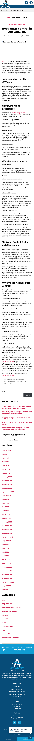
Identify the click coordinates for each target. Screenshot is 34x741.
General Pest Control (9, 611)
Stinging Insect (7, 626)
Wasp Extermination (10, 381)
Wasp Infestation (21, 381)
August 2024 (6, 541)
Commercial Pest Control (17, 694)
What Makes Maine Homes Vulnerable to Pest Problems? (16, 418)
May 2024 (5, 552)
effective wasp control (18, 113)
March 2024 (6, 560)
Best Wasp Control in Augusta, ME (17, 30)
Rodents (5, 619)
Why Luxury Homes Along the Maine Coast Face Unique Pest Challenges (17, 412)
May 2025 (5, 507)
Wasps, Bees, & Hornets (17, 24)
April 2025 (5, 511)
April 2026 (5, 466)
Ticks (3, 630)
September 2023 (8, 582)
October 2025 (7, 488)
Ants (3, 600)
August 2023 (6, 586)
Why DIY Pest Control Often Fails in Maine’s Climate (17, 423)
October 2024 (7, 533)
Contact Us (17, 697)
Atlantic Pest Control (13, 36)
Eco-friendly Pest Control (11, 607)
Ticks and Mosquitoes (10, 634)
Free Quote (8, 739)
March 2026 (6, 469)
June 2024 (5, 548)
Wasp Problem (8, 383)
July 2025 (5, 499)
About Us (17, 686)
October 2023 (7, 578)
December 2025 (7, 481)
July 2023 (5, 590)
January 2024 (7, 567)
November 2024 (8, 529)
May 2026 (5, 462)
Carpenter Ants (7, 604)
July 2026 (5, 454)
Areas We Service (17, 689)
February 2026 (7, 473)
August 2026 (6, 451)
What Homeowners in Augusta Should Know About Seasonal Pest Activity (15, 428)
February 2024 (7, 563)
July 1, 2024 (27, 36)
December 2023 (7, 571)
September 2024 (8, 537)
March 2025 (6, 514)
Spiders (4, 623)
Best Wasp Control (9, 379)
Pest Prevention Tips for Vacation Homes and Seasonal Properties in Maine (16, 407)
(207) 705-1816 (19, 650)
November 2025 (7, 484)
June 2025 (5, 503)
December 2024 (8, 526)
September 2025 (8, 492)
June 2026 (5, 458)
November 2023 (7, 575)
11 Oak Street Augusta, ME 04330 (17, 717)
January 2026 (7, 477)
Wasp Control (19, 379)
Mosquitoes (6, 615)
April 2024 (5, 556)
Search (4, 391)
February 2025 (7, 518)
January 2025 (7, 522)
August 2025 (6, 496)
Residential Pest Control (17, 692)
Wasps (3, 61)
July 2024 (5, 545)
